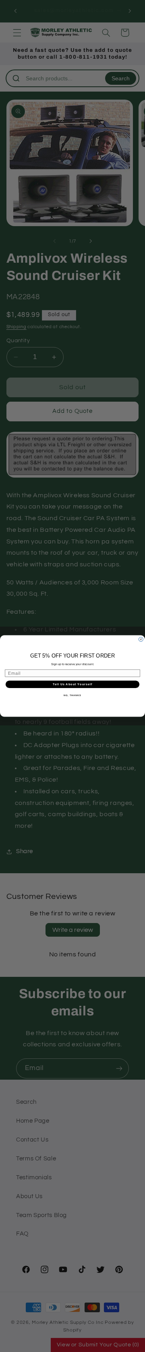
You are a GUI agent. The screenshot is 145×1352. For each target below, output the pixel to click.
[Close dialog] (141, 639)
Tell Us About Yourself (72, 684)
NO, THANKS (72, 695)
